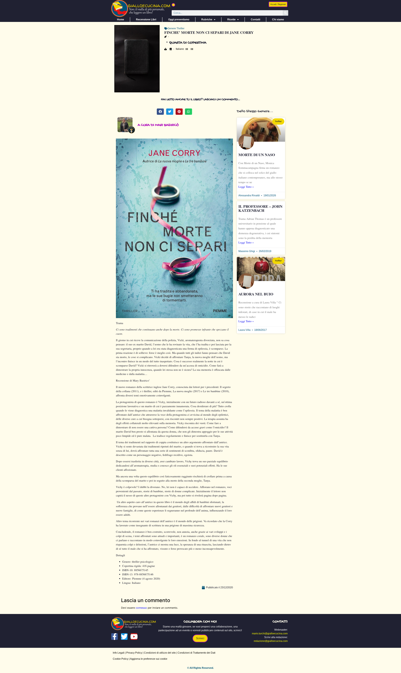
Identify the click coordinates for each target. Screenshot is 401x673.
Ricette (231, 19)
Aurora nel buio (255, 294)
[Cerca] (285, 13)
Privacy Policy (134, 652)
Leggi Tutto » (246, 186)
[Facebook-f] (114, 636)
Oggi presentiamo (178, 19)
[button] (173, 5)
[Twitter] (124, 636)
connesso (141, 607)
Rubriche (206, 19)
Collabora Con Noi (200, 621)
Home (120, 19)
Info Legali (118, 652)
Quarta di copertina (187, 43)
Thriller (180, 28)
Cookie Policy (120, 659)
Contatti (255, 19)
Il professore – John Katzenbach (260, 208)
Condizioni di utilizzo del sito (160, 652)
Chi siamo (278, 19)
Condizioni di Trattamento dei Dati (196, 652)
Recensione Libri (146, 19)
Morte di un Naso (256, 154)
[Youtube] (134, 636)
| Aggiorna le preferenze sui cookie (147, 659)
